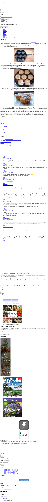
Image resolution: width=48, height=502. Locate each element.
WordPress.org (5, 450)
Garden (4, 32)
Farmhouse (5, 31)
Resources (4, 35)
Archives (2, 334)
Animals (4, 30)
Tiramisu (2, 143)
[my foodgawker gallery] (24, 429)
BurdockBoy (5, 184)
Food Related (7, 139)
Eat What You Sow (3, 21)
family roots (33, 42)
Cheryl (4, 164)
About (4, 36)
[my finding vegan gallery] (24, 439)
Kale (8, 498)
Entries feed (5, 448)
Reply (4, 156)
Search (2, 18)
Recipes (4, 34)
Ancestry (4, 140)
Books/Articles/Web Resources (11, 140)
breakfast (19, 140)
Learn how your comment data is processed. (22, 273)
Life (3, 33)
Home (4, 29)
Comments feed (5, 449)
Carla (4, 157)
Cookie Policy (25, 443)
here (13, 107)
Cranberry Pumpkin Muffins (5, 142)
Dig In (1, 485)
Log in (4, 447)
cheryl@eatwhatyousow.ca (5, 496)
